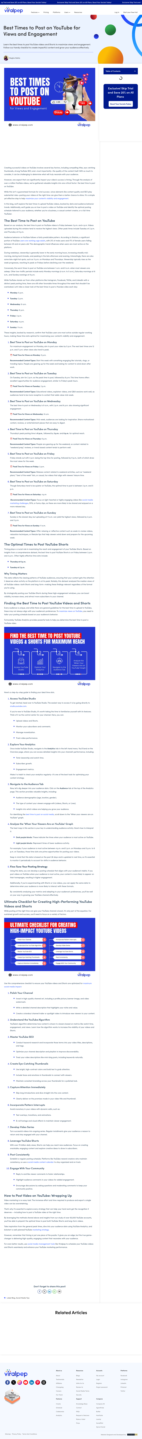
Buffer (98, 1411)
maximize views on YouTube (70, 611)
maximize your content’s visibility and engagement (47, 198)
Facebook (124, 1376)
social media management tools (41, 1244)
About (58, 1376)
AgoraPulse (100, 1408)
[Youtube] (25, 1382)
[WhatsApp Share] (54, 1291)
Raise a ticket (80, 1419)
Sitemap (8, 1434)
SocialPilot (99, 1423)
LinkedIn (123, 1383)
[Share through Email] (59, 1291)
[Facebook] (7, 1382)
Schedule (59, 1408)
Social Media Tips (22, 1298)
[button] (135, 71)
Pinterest (124, 1387)
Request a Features (82, 1415)
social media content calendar (41, 1162)
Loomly (98, 1419)
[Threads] (43, 1382)
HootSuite (99, 1415)
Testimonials (60, 1379)
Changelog (60, 1387)
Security (78, 1395)
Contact (79, 1408)
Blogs (78, 1376)
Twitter (123, 1391)
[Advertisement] (49, 145)
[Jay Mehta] (132, 1435)
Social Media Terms (82, 1391)
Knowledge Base (81, 1404)
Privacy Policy (16, 1434)
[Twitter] (13, 1382)
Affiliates (59, 1383)
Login (98, 1379)
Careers (58, 1391)
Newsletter (79, 1379)
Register (99, 1383)
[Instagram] (19, 1382)
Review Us (79, 1387)
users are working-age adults (32, 240)
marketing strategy (41, 1229)
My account (100, 1376)
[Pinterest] (37, 1382)
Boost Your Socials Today (120, 104)
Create (58, 1404)
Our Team (59, 1395)
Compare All (100, 1404)
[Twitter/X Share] (44, 1291)
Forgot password (101, 1387)
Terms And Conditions (29, 1434)
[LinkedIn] (31, 1382)
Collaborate (60, 1411)
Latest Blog (11, 1298)
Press (78, 1423)
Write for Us (80, 1383)
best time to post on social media (39, 814)
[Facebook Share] (39, 1291)
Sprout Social (100, 1427)
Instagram (124, 1379)
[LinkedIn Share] (49, 1291)
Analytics (59, 1415)
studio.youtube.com (18, 706)
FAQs (78, 1411)
